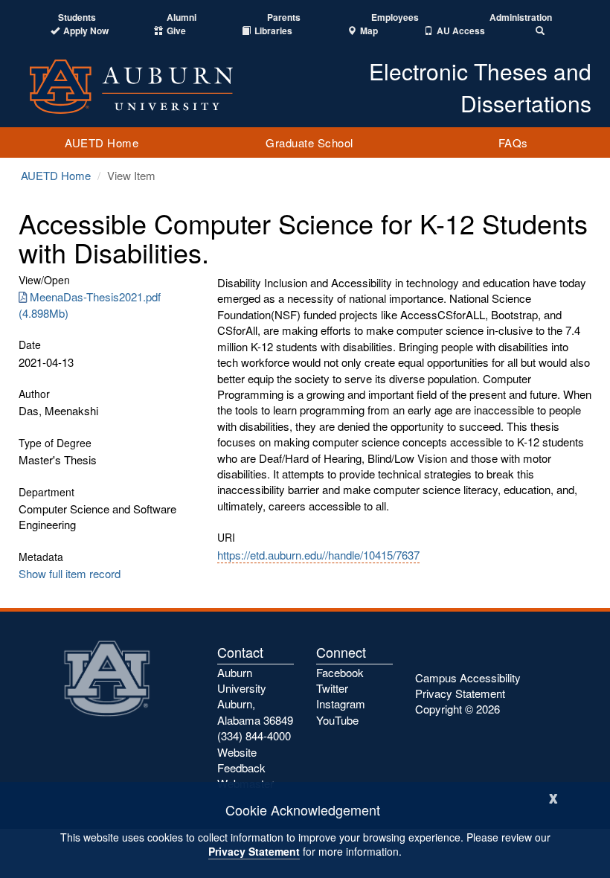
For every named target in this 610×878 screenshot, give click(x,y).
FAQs (513, 142)
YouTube (337, 720)
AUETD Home (101, 142)
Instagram (340, 703)
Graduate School (309, 142)
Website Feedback (241, 759)
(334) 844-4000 (254, 735)
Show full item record (70, 573)
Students (77, 17)
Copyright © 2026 (457, 709)
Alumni (181, 17)
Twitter (332, 688)
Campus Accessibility (468, 677)
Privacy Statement (254, 851)
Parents (284, 17)
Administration (520, 17)
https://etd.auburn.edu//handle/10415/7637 (318, 555)
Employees (395, 17)
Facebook (340, 672)
